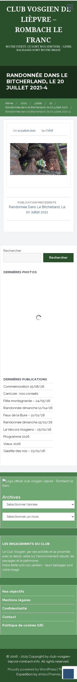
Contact (9, 617)
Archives (11, 497)
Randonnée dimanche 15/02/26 (27, 422)
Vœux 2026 (12, 444)
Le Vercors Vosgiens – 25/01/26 (27, 429)
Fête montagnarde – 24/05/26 (26, 401)
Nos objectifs (13, 591)
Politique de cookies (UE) (22, 625)
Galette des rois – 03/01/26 (24, 451)
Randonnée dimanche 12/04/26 (28, 408)
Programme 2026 (16, 437)
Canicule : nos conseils (20, 394)
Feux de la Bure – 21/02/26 (24, 415)
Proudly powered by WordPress (32, 669)
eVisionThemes (49, 674)
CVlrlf (49, 130)
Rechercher (12, 251)
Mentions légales (16, 600)
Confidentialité (14, 608)
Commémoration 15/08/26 (23, 386)
